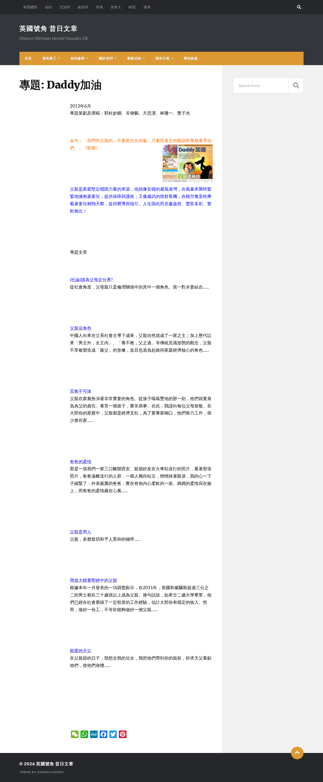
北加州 (65, 7)
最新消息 (134, 58)
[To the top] (297, 753)
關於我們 (106, 58)
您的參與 (78, 58)
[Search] (299, 7)
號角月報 (162, 58)
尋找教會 (191, 58)
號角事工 (49, 58)
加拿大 (116, 7)
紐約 (48, 7)
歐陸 (132, 7)
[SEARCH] (296, 85)
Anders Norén (50, 772)
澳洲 (146, 7)
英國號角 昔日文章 (48, 28)
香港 (99, 7)
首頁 (28, 58)
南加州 (83, 7)
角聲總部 (30, 7)
